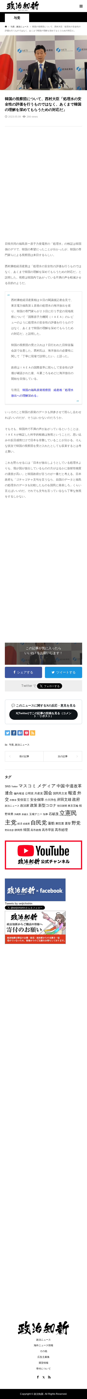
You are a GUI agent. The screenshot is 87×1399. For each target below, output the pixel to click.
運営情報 (43, 1362)
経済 (19, 823)
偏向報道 (19, 793)
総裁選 (26, 823)
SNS (8, 786)
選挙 (68, 823)
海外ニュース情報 (43, 1345)
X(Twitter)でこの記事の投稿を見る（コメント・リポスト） (43, 715)
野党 (76, 822)
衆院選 (59, 823)
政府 (76, 799)
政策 (33, 805)
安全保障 (37, 800)
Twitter (14, 786)
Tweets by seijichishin (18, 903)
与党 (17, 17)
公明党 (29, 793)
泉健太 (25, 814)
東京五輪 (73, 805)
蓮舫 (51, 823)
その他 (43, 1351)
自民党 (39, 822)
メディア (46, 785)
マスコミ (27, 785)
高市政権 (36, 829)
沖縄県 (17, 814)
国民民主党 (60, 793)
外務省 (13, 800)
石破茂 (53, 814)
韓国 (26, 829)
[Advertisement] (43, 186)
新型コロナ (47, 805)
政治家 (24, 805)
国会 (48, 793)
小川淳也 (50, 799)
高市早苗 (48, 829)
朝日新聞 (62, 805)
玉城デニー (35, 814)
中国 (61, 786)
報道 (72, 793)
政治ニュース (22, 744)
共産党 (38, 793)
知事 (45, 814)
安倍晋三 (23, 799)
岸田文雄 (64, 800)
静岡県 (18, 829)
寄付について (43, 1368)
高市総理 (61, 829)
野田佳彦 (9, 830)
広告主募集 (43, 1357)
